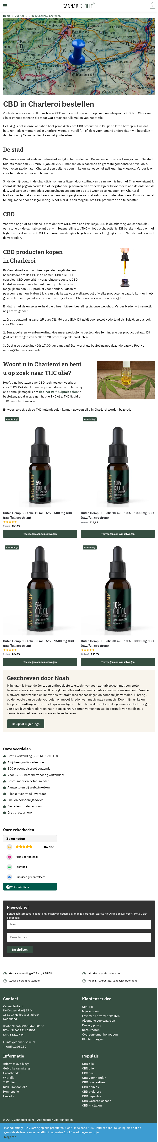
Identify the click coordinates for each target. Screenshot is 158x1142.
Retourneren (91, 1029)
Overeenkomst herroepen (100, 1034)
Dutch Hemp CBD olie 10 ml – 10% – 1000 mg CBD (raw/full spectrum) (117, 515)
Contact (87, 1006)
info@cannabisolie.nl (20, 1042)
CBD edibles (90, 1087)
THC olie (9, 1082)
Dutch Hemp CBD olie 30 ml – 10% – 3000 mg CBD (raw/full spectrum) (117, 643)
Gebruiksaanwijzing (16, 1068)
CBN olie (88, 1068)
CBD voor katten (93, 1082)
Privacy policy (91, 1025)
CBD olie (88, 1064)
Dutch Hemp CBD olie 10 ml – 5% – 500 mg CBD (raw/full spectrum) (37, 515)
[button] (152, 5)
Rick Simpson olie (15, 1087)
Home (6, 16)
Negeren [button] (10, 1137)
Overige (19, 16)
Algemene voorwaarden (98, 1020)
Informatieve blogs (16, 1064)
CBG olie (88, 1073)
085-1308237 (16, 1046)
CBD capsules (91, 1096)
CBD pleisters (91, 1091)
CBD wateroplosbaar (96, 1101)
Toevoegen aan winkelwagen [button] (40, 534)
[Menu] (8, 6)
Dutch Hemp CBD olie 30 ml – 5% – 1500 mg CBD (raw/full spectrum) (38, 643)
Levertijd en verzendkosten (101, 1016)
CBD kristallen (92, 1105)
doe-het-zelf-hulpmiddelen (58, 392)
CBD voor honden (94, 1078)
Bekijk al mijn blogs (26, 724)
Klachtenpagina (93, 1039)
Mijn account (91, 1011)
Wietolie (8, 1078)
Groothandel (11, 1073)
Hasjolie (8, 1096)
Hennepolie (11, 1091)
